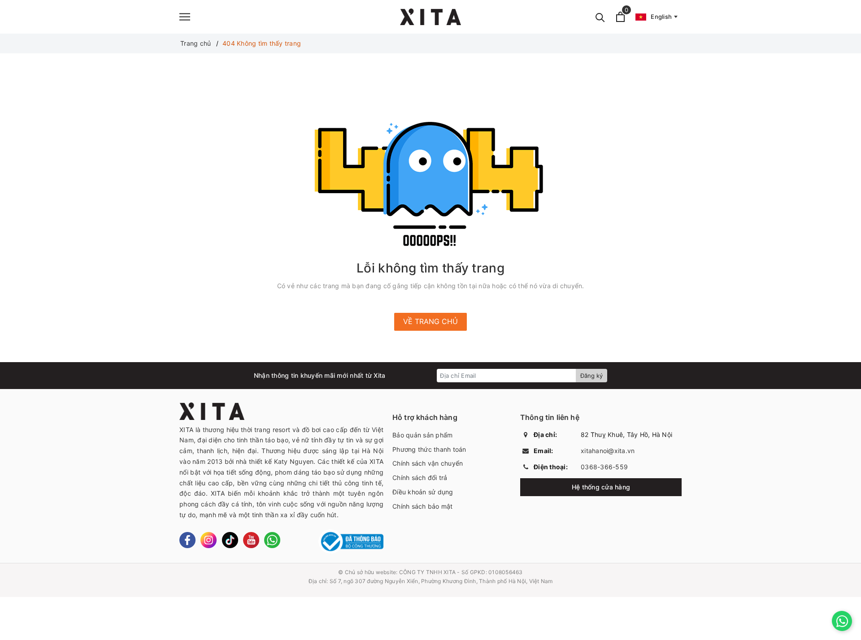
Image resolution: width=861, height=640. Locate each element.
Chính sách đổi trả (420, 477)
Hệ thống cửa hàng (601, 487)
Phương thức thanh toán (429, 449)
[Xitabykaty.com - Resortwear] (430, 16)
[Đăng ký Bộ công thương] (350, 541)
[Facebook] (187, 540)
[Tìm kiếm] (600, 17)
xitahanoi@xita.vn (608, 450)
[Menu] (184, 17)
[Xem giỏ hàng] (620, 17)
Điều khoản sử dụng (422, 492)
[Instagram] (208, 540)
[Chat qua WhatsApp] (842, 621)
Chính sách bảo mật (422, 506)
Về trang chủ (430, 321)
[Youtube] (251, 540)
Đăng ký (591, 375)
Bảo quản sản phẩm (422, 435)
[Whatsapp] (272, 540)
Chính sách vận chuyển (427, 463)
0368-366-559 (604, 467)
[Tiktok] (230, 540)
